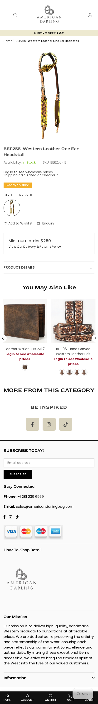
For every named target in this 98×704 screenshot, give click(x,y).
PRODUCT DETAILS (48, 268)
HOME (7, 700)
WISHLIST (50, 700)
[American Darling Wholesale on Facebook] (32, 424)
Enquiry (47, 223)
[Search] (15, 15)
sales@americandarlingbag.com (45, 506)
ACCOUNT (27, 700)
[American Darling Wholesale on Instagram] (49, 424)
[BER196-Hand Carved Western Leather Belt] (73, 321)
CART (70, 700)
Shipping (11, 175)
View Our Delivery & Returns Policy (35, 246)
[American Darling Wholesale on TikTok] (65, 424)
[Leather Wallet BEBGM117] (25, 321)
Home (8, 41)
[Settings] (90, 15)
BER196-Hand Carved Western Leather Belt (73, 351)
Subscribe (18, 474)
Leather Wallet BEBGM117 (25, 349)
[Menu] (5, 15)
